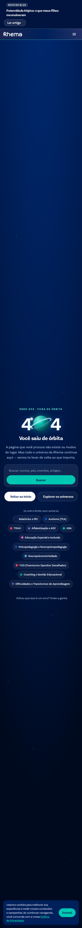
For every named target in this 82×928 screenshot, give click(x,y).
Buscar (41, 480)
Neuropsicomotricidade (42, 556)
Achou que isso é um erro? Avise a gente (41, 598)
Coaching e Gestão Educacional (43, 574)
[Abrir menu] (74, 34)
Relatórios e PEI (28, 519)
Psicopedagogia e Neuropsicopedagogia (43, 546)
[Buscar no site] (63, 34)
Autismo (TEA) (57, 519)
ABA (69, 528)
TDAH (17, 528)
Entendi (67, 912)
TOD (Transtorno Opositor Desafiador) (42, 565)
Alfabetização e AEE (44, 528)
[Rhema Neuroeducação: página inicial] (12, 34)
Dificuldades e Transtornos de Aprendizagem (43, 583)
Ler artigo (14, 22)
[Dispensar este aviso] (73, 5)
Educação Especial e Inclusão (42, 537)
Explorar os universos (58, 496)
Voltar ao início (20, 496)
